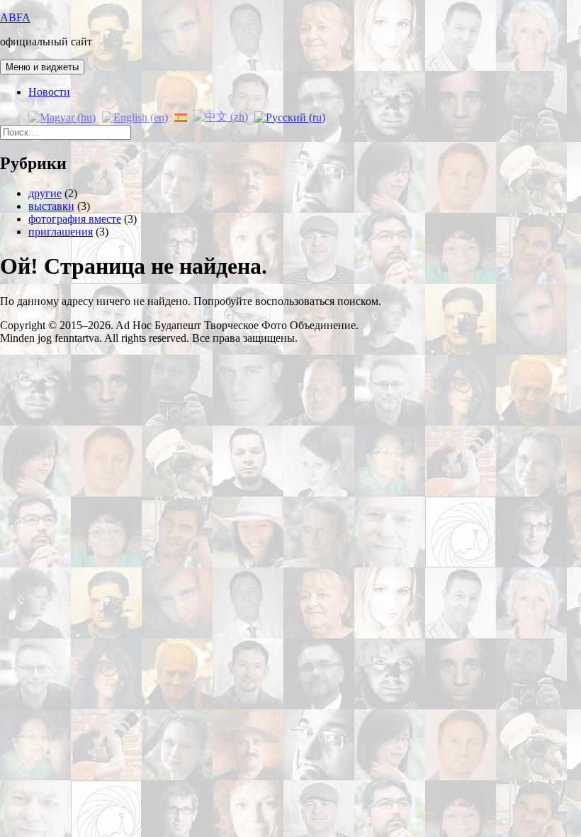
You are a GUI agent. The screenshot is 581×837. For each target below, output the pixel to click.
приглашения (60, 232)
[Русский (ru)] (289, 116)
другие (45, 193)
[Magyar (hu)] (62, 116)
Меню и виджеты (42, 67)
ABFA (15, 17)
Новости (49, 92)
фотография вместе (74, 219)
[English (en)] (135, 116)
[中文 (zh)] (220, 116)
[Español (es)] (180, 116)
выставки (51, 206)
